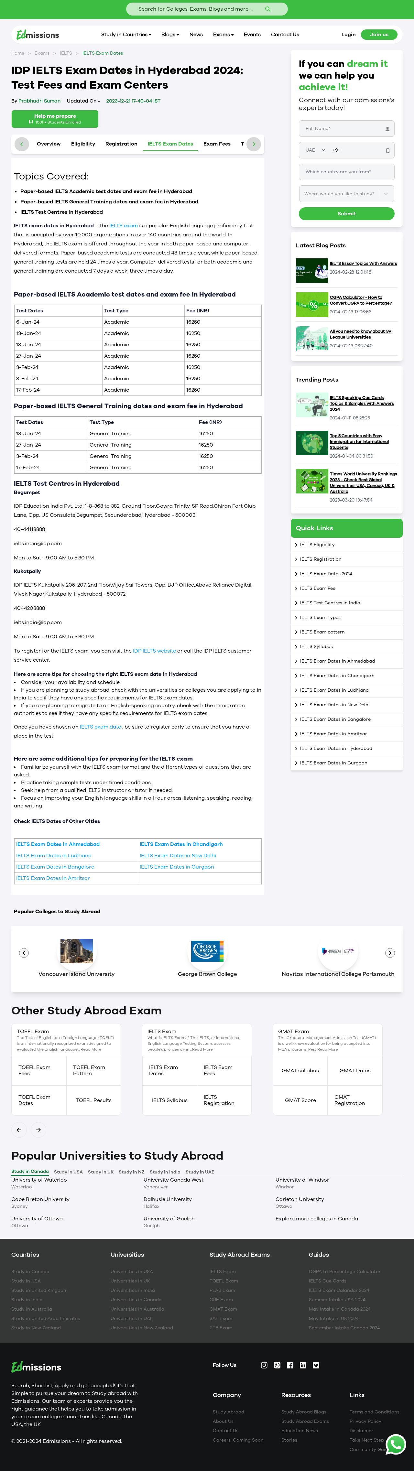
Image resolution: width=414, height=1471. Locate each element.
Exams (42, 53)
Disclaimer (361, 1431)
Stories (289, 1440)
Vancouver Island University (76, 974)
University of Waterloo (39, 1180)
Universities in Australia (137, 1309)
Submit (347, 213)
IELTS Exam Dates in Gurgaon (177, 867)
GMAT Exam (223, 1309)
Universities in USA (132, 1272)
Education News (299, 1431)
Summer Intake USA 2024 (337, 1300)
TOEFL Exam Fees (34, 1071)
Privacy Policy (365, 1421)
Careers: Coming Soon (238, 1440)
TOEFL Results (94, 1101)
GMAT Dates (355, 1071)
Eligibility (83, 143)
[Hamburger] (24, 953)
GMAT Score (300, 1101)
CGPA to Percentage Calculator (345, 1272)
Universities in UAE (132, 1318)
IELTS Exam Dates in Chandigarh (181, 844)
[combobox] (305, 193)
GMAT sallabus (300, 1071)
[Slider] (390, 953)
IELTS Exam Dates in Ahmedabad (58, 844)
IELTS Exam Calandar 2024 (339, 1290)
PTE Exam (221, 1328)
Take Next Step (367, 1440)
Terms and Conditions (374, 1412)
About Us (223, 1421)
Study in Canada (30, 1272)
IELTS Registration (219, 1100)
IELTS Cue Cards (327, 1281)
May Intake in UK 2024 (334, 1318)
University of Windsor (302, 1180)
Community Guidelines (375, 1449)
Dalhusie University (168, 1199)
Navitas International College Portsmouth (338, 974)
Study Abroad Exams (305, 1421)
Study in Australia (31, 1309)
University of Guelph (169, 1218)
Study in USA (26, 1281)
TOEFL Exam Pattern (89, 1071)
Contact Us (225, 1431)
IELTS (66, 53)
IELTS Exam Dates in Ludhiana (54, 855)
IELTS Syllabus (170, 1101)
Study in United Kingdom (39, 1290)
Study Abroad (228, 1412)
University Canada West (173, 1180)
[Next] (19, 1130)
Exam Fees (217, 143)
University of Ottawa (37, 1218)
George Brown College (207, 974)
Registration (121, 143)
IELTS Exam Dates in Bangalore (55, 867)
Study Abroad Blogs (303, 1412)
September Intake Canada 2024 (344, 1328)
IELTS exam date (101, 726)
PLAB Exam (222, 1290)
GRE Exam (221, 1300)
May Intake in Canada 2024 (340, 1309)
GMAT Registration (349, 1100)
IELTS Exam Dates (170, 143)
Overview (49, 143)
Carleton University (300, 1199)
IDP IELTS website (155, 650)
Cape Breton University (40, 1199)
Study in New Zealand (36, 1328)
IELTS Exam (223, 1272)
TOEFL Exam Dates (34, 1100)
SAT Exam (221, 1318)
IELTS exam (124, 225)
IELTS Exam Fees (218, 1071)
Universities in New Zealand (142, 1328)
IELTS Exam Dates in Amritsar (53, 878)
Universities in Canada (136, 1300)
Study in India (27, 1300)
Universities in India (133, 1290)
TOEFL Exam (224, 1281)
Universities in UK (130, 1281)
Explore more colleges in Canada (317, 1218)
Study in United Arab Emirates (45, 1318)
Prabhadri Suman (35, 101)
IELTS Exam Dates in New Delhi (178, 855)
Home (17, 53)
